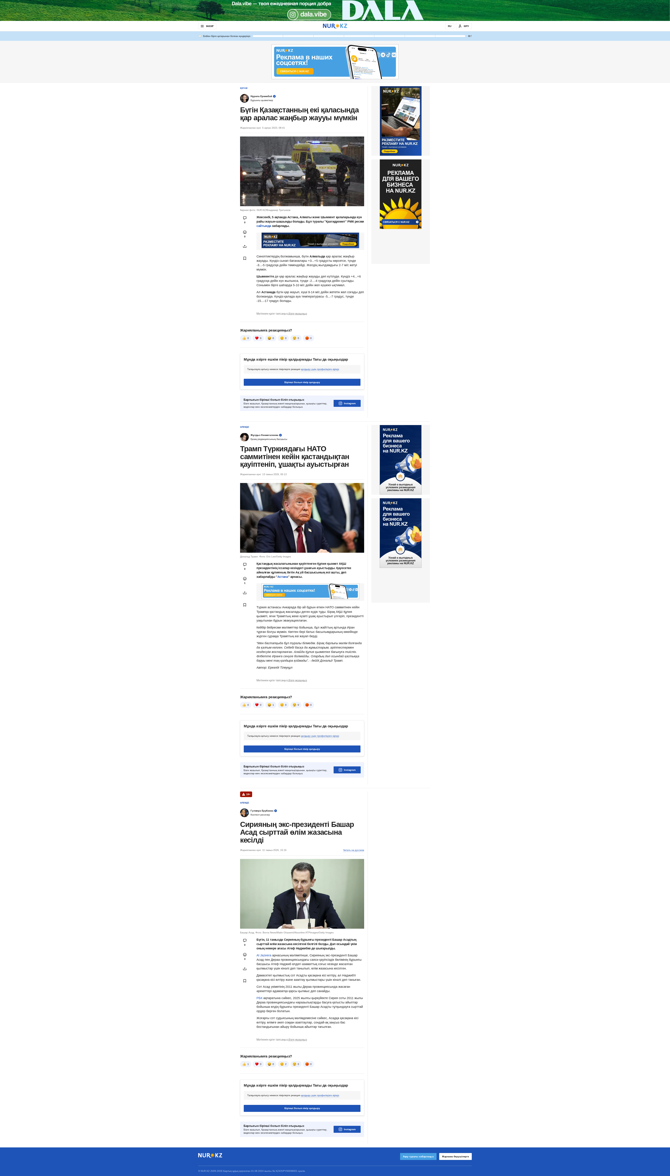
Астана (282, 577)
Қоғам (243, 88)
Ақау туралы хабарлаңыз (418, 1156)
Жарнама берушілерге (455, 1156)
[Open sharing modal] (245, 246)
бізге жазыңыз (297, 313)
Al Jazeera (263, 955)
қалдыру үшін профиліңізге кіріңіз (320, 369)
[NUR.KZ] (335, 26)
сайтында (264, 226)
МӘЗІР (210, 26)
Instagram (350, 403)
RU (449, 26)
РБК (259, 998)
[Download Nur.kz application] (335, 10)
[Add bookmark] (245, 258)
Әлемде (244, 427)
